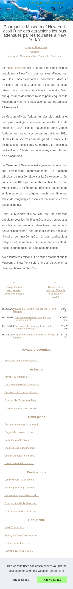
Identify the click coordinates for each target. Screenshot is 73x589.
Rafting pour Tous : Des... (18, 550)
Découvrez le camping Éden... (21, 392)
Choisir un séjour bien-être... (20, 455)
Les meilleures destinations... (20, 447)
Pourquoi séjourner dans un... (21, 511)
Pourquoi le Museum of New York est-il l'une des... (35, 56)
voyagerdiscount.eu (36, 47)
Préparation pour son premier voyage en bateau (14, 290)
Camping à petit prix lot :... (19, 439)
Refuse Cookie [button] (21, 579)
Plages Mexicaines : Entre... (20, 432)
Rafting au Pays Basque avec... (22, 535)
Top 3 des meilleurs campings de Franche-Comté (33, 318)
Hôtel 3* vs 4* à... (14, 527)
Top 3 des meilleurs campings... (22, 384)
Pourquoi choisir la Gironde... (20, 503)
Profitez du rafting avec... (18, 543)
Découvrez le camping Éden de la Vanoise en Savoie (55, 292)
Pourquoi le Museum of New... (21, 400)
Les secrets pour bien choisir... (21, 495)
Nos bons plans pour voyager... (21, 360)
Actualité (35, 51)
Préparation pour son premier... (22, 408)
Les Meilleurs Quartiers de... (20, 479)
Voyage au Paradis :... (16, 376)
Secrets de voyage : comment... (22, 424)
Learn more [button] (57, 570)
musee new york (16, 67)
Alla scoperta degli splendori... (21, 487)
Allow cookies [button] (52, 579)
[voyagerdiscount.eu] (36, 10)
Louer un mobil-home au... (19, 463)
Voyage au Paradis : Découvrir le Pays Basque (34, 310)
